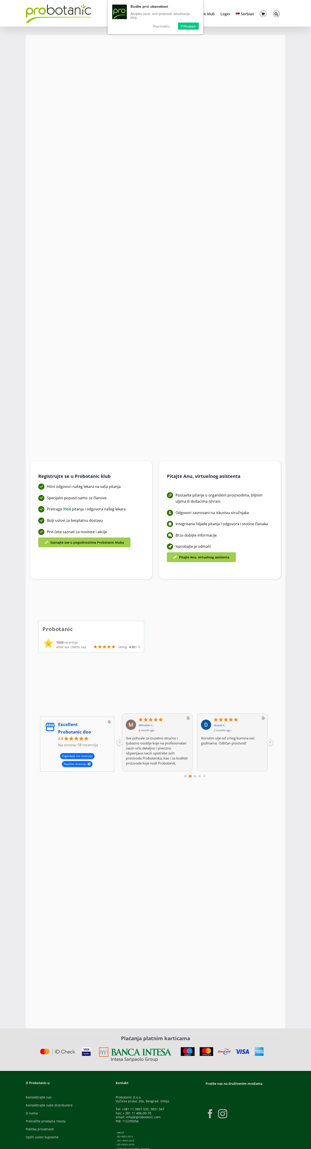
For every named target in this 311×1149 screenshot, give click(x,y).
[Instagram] (222, 1113)
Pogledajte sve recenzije (77, 756)
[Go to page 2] (195, 776)
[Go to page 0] (185, 776)
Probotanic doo (74, 732)
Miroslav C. (146, 725)
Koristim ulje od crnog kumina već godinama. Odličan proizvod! (228, 740)
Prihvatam (188, 26)
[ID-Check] (57, 1050)
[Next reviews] (270, 742)
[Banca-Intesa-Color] (135, 1049)
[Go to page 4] (204, 776)
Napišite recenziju (75, 764)
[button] (276, 13)
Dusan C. (220, 725)
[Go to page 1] (190, 776)
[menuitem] (245, 13)
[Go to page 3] (200, 776)
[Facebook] (210, 1113)
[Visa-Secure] (86, 1049)
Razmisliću (161, 26)
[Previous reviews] (120, 742)
